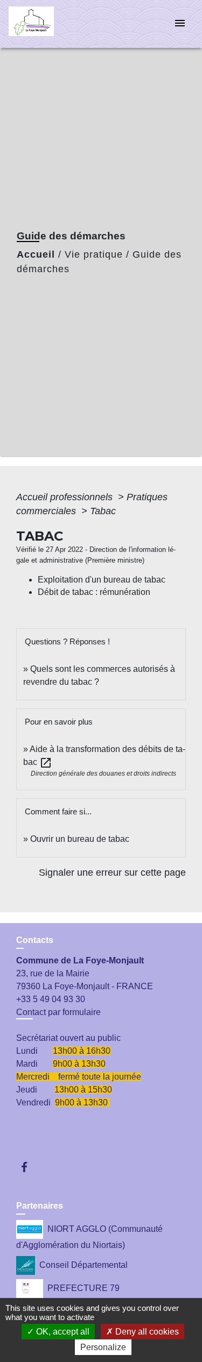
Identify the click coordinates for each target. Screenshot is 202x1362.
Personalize (103, 1347)
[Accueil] (49, 24)
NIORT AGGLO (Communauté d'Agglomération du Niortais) (89, 1237)
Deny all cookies (146, 1331)
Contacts (34, 940)
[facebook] (29, 1167)
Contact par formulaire (58, 1012)
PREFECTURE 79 (83, 1288)
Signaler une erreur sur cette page (112, 872)
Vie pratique (94, 254)
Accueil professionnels (65, 497)
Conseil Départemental (83, 1264)
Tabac (103, 511)
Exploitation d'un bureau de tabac (101, 579)
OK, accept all (61, 1331)
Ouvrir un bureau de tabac (79, 838)
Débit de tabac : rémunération (94, 592)
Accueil (36, 254)
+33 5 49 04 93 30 (50, 999)
